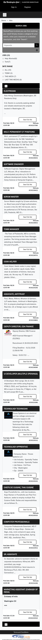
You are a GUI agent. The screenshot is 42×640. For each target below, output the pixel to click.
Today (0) (8, 73)
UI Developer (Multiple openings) (21, 374)
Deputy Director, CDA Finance (19, 326)
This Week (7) (10, 76)
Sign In (14, 7)
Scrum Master (11, 196)
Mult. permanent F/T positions (19, 132)
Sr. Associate (10, 554)
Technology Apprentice (16, 446)
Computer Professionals (16, 522)
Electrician (10, 91)
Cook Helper (10, 261)
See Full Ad (27, 120)
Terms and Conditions (21, 632)
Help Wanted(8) (11, 58)
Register (27, 7)
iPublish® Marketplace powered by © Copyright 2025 (21, 636)
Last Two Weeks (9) (13, 80)
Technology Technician (16, 408)
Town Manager (11, 229)
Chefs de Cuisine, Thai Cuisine (19, 487)
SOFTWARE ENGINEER (14, 164)
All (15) (8, 70)
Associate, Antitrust (14, 294)
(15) (6, 55)
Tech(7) (7, 62)
